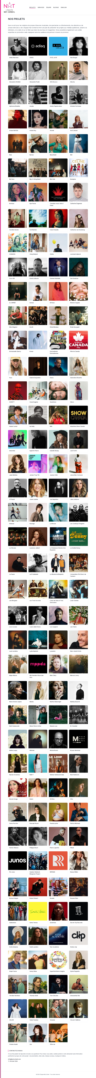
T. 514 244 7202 (13, 1061)
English (64, 7)
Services (41, 7)
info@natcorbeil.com (14, 1059)
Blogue (56, 7)
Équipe (48, 7)
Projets (32, 7)
